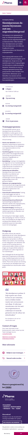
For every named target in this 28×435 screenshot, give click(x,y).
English (18, 408)
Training (9, 13)
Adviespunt (6, 408)
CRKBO (8, 387)
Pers (13, 408)
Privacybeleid (7, 405)
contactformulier (7, 334)
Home (4, 13)
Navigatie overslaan (6, 1)
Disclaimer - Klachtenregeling (12, 406)
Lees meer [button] (20, 429)
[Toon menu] (20, 2)
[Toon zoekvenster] (25, 2)
